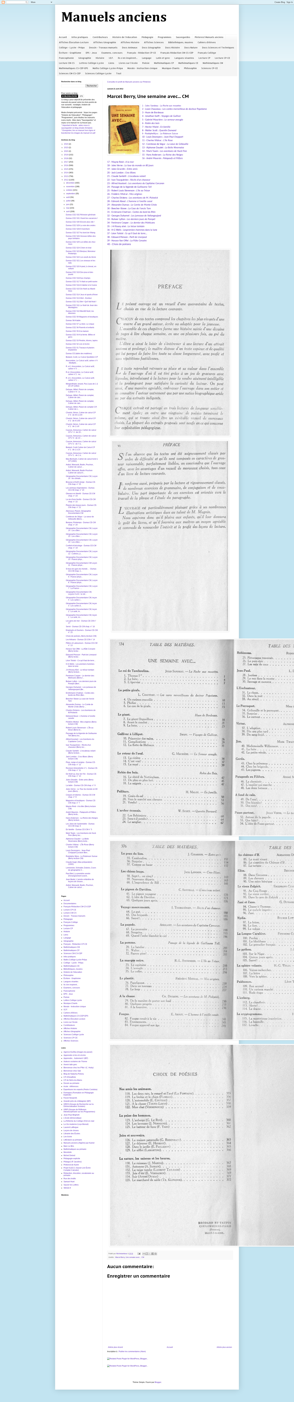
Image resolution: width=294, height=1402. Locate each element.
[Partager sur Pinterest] (155, 1253)
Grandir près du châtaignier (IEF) (77, 1101)
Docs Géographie (151, 47)
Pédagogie (147, 37)
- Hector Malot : (157, 127)
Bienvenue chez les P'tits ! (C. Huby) (79, 1068)
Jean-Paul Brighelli (71, 1115)
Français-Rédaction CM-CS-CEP (176, 52)
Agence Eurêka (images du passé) (78, 1052)
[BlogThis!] (146, 1253)
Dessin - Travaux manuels (103, 47)
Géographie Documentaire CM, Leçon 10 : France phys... (82, 558)
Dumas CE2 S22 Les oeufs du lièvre (81, 257)
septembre (70, 194)
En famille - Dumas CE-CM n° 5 (79, 829)
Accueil (63, 37)
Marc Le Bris (69, 1146)
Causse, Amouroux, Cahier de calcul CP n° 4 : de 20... (81, 431)
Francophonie (66, 58)
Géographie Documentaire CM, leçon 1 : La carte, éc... (81, 616)
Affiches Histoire (130, 42)
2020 (66, 151)
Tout (118, 73)
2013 (66, 176)
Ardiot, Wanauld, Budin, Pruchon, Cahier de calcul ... (79, 466)
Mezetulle (68, 1152)
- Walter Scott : (160, 130)
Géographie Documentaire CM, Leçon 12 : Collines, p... (82, 552)
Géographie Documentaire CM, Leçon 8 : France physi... (82, 581)
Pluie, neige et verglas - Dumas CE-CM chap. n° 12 (81, 763)
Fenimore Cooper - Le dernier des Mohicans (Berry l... (80, 677)
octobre (69, 190)
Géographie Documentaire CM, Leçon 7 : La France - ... (82, 587)
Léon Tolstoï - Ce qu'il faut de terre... (81, 660)
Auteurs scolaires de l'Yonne (75, 1061)
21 (108, 176)
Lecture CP (204, 58)
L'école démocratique (72, 1118)
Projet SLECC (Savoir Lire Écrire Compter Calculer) (77, 1169)
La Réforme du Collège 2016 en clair (79, 1121)
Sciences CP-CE (209, 68)
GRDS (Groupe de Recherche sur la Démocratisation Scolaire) (79, 1105)
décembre (70, 183)
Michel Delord (69, 1155)
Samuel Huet (69, 1182)
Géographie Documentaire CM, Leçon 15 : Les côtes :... (82, 535)
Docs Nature (191, 47)
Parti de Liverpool (138, 237)
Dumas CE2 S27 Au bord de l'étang (80, 233)
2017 (66, 162)
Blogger (158, 1382)
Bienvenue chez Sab (72, 1071)
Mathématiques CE (188, 63)
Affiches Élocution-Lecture (74, 42)
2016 (66, 165)
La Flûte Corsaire (138, 241)
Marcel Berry (120, 1257)
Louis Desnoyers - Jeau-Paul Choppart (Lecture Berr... (78, 851)
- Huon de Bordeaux (154, 112)
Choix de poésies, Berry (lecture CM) (81, 636)
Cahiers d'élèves (207, 42)
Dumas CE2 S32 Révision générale (81, 215)
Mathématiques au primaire (75, 1149)
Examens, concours (112, 52)
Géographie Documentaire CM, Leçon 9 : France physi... (82, 575)
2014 (66, 173)
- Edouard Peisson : (120, 237)
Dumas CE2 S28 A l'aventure (78, 229)
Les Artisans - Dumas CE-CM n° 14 (80, 639)
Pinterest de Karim (71, 1165)
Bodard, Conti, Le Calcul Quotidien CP (82, 357)
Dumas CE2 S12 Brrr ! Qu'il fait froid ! (81, 302)
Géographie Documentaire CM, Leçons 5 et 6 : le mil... (79, 593)
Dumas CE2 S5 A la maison (77, 331)
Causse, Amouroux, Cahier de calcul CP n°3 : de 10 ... (81, 437)
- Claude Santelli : (128, 176)
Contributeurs (100, 37)
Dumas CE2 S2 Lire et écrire (78, 344)
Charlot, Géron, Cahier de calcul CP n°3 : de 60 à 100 (81, 414)
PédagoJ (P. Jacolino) (73, 1162)
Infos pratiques (80, 37)
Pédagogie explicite (72, 1158)
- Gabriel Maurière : (163, 120)
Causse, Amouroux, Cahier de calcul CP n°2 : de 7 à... (81, 442)
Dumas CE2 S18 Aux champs (78, 278)
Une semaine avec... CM (135, 1257)
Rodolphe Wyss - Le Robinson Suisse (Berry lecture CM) (81, 857)
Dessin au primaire (71, 1083)
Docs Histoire (172, 47)
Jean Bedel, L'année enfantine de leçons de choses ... (80, 880)
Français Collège (207, 52)
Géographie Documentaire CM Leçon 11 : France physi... (81, 564)
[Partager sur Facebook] (152, 1253)
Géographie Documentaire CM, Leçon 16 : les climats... (82, 477)
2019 (66, 155)
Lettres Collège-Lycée (91, 63)
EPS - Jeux (91, 52)
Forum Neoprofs (70, 1098)
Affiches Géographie (104, 42)
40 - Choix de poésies (119, 244)
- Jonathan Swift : (162, 116)
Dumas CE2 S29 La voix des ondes (80, 225)
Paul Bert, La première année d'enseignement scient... (78, 874)
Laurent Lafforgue (71, 1127)
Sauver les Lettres (71, 1185)
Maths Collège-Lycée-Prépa (108, 68)
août (68, 197)
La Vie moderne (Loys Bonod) (76, 1124)
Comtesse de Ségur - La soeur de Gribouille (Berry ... (80, 518)
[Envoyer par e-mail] (143, 1253)
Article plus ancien (224, 1347)
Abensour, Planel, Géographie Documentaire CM (78, 512)
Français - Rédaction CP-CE (141, 52)
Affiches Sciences (154, 42)
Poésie (145, 63)
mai (68, 208)
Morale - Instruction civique (142, 68)
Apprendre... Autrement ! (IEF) (76, 1058)
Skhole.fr (67, 1188)
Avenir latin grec (70, 1064)
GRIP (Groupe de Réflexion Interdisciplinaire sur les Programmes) (79, 1110)
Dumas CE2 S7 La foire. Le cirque (80, 324)
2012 (66, 180)
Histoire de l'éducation (124, 37)
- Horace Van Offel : (120, 241)
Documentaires (70, 903)
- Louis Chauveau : (175, 109)
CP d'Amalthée (70, 1077)
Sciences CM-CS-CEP (70, 73)
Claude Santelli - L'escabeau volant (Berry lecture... (80, 752)
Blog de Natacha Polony (74, 1074)
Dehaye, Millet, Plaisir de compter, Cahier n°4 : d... (80, 390)
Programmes (164, 37)
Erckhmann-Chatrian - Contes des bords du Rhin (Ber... (80, 694)
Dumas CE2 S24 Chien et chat (78, 248)
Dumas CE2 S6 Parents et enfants (80, 327)
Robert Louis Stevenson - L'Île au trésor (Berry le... (79, 729)
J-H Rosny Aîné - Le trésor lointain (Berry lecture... (80, 671)
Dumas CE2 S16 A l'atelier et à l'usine (81, 285)
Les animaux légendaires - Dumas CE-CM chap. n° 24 (80, 489)
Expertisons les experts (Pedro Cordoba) (80, 1089)
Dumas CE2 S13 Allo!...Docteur (79, 298)
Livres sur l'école (128, 63)
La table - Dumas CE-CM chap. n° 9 (81, 785)
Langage (146, 58)
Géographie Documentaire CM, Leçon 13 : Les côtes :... (82, 541)
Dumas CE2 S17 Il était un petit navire (81, 282)
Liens (111, 63)
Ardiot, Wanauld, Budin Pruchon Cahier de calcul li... (79, 471)
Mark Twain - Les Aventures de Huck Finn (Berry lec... (81, 834)
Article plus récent (115, 1347)
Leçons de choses (71, 1130)
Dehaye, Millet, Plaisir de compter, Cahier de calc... (80, 396)
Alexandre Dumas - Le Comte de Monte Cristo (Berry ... (79, 705)
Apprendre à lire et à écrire (75, 1055)
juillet (68, 201)
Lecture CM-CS (67, 63)
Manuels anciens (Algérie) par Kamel (79, 1143)
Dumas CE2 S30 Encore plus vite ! (80, 222)
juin (68, 204)
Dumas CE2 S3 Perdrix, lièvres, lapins (82, 340)
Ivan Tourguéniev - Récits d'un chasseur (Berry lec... (78, 746)
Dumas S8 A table (73, 320)
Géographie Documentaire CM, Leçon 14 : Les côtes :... (82, 529)
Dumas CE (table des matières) (79, 353)
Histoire (100, 58)
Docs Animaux (129, 47)
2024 (66, 144)
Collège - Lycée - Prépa (72, 47)
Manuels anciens (114, 17)
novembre (70, 186)
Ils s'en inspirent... (127, 58)
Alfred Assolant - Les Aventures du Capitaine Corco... (80, 740)
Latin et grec (163, 58)
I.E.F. (111, 58)
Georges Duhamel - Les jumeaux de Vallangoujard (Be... (81, 688)
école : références (71, 1086)
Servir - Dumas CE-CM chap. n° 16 (80, 626)
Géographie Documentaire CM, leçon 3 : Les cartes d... (81, 604)
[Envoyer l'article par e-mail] (139, 1253)
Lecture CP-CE (222, 58)
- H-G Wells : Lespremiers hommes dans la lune (133, 230)
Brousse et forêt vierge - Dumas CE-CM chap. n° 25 (81, 483)
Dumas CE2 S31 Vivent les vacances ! (82, 218)
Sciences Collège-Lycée (98, 73)
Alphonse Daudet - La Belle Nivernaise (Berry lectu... (77, 840)
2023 (66, 147)
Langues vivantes (184, 58)
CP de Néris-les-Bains (73, 1080)
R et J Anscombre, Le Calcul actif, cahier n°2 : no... (80, 373)
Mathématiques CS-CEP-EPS (73, 68)
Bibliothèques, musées (180, 42)
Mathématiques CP (164, 63)
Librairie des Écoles (72, 1133)
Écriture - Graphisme (70, 52)
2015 (66, 169)
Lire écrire (68, 1137)
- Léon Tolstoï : (128, 233)
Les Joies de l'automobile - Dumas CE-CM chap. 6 (80, 825)
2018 (66, 158)
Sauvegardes (183, 37)
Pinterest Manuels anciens (209, 37)
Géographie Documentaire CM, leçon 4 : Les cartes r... (81, 599)
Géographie (84, 58)
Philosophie (190, 68)
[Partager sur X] (149, 1253)
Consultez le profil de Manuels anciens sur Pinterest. (129, 82)
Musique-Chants (170, 68)
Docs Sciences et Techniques (218, 47)
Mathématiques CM (213, 63)
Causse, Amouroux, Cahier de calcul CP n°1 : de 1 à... (81, 454)
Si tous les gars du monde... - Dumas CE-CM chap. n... (81, 570)
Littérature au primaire (73, 1140)
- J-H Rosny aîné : (127, 226)
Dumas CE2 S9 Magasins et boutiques (82, 317)
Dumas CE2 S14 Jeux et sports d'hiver (82, 295)
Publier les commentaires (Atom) (132, 1351)
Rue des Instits (70, 1178)
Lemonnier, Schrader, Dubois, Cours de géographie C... (81, 869)
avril (68, 211)
